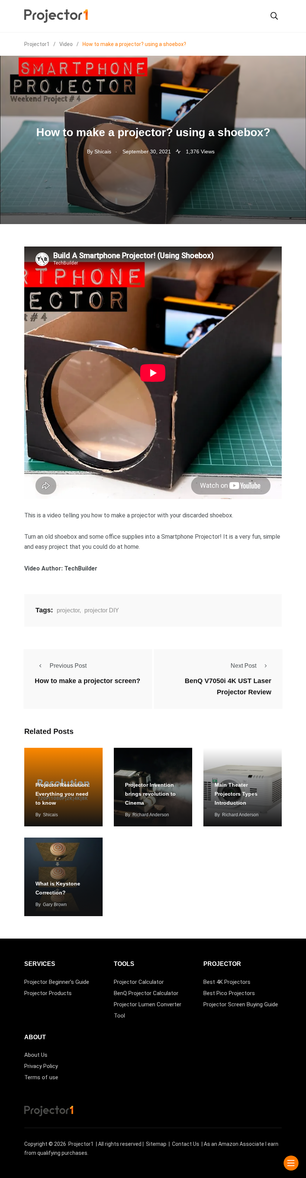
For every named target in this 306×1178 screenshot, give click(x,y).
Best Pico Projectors (229, 993)
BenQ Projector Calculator (146, 993)
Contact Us (185, 1144)
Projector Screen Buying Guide (240, 1004)
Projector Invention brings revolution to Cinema (150, 794)
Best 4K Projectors (226, 982)
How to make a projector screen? (87, 681)
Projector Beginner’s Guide (56, 982)
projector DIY (101, 610)
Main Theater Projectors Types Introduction (236, 794)
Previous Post (68, 666)
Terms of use (41, 1077)
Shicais (50, 814)
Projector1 (81, 1144)
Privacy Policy (41, 1066)
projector (68, 610)
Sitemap (156, 1144)
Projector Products (48, 993)
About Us (35, 1055)
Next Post (243, 666)
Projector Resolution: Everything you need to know (62, 794)
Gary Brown (55, 904)
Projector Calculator (139, 982)
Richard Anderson (150, 814)
